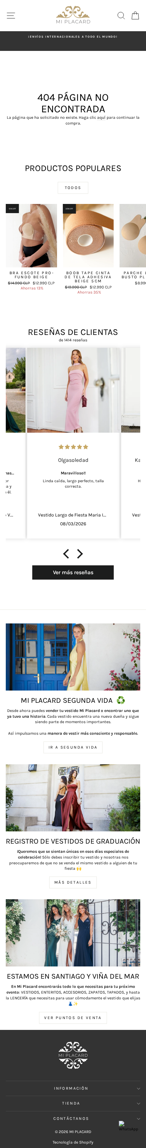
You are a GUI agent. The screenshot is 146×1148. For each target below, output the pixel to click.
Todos (73, 187)
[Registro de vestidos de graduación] (73, 797)
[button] (68, 553)
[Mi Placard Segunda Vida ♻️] (73, 657)
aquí (101, 117)
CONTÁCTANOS (71, 1118)
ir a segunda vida (73, 747)
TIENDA (71, 1103)
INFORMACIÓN (71, 1088)
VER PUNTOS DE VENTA (73, 1017)
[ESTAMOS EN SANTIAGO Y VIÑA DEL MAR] (73, 932)
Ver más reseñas (73, 572)
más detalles (73, 882)
